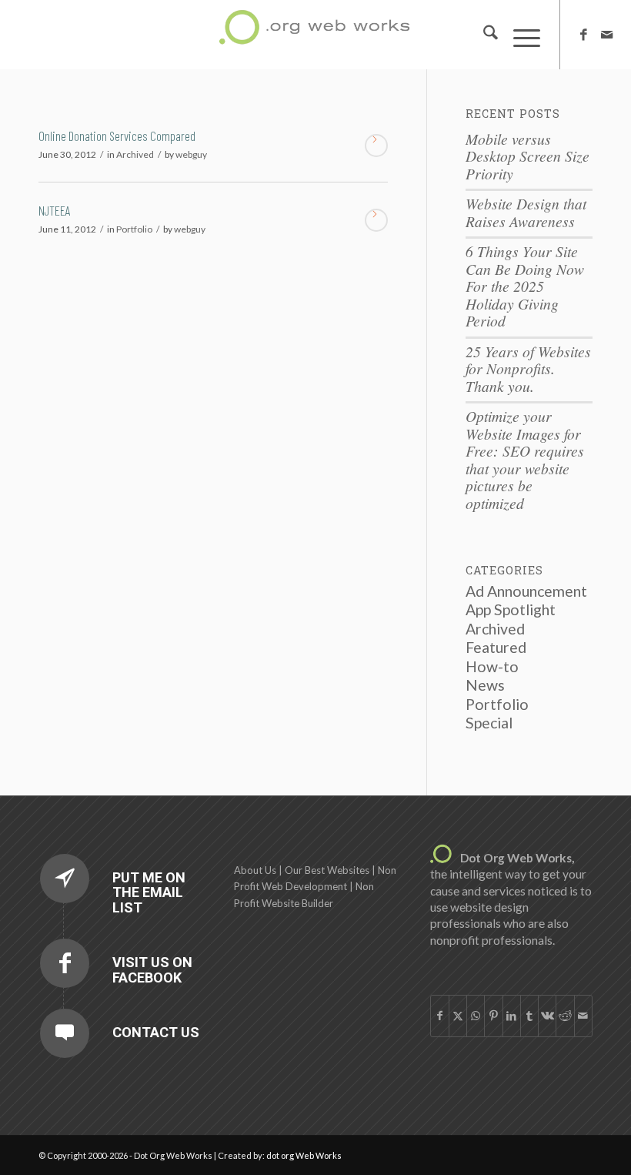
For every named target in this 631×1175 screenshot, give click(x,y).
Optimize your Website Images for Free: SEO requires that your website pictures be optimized (525, 459)
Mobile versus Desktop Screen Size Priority (527, 156)
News (485, 685)
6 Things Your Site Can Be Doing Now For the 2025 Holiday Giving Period (525, 285)
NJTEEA (54, 210)
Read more (376, 145)
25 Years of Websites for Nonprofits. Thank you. (528, 368)
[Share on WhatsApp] (475, 1016)
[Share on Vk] (547, 1016)
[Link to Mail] (607, 34)
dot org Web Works (304, 1155)
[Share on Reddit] (564, 1016)
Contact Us (155, 1032)
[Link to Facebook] (584, 34)
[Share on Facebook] (440, 1016)
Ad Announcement (526, 591)
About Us (255, 870)
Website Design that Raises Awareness (526, 212)
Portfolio (134, 229)
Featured (496, 647)
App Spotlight (511, 609)
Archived (135, 154)
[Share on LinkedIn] (511, 1016)
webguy (191, 154)
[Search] (483, 34)
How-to (492, 666)
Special (489, 722)
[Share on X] (457, 1016)
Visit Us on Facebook (152, 970)
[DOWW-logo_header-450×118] (315, 31)
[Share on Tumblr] (529, 1016)
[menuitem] (483, 34)
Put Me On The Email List (148, 892)
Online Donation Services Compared (116, 135)
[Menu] (519, 34)
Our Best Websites (327, 870)
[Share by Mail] (583, 1016)
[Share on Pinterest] (493, 1016)
